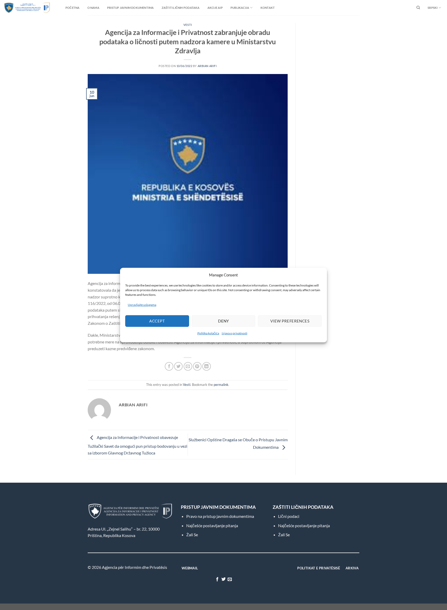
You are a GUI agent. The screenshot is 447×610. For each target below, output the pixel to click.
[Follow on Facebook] (217, 579)
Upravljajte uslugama (142, 304)
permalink (221, 385)
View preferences (289, 321)
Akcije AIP (215, 7)
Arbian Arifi (207, 66)
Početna (72, 7)
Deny (223, 321)
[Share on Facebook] (169, 366)
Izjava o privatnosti (234, 333)
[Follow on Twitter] (223, 579)
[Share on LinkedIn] (206, 366)
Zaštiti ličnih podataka (181, 7)
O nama (93, 7)
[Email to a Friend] (188, 366)
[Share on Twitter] (178, 366)
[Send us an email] (230, 579)
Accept (157, 321)
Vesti (187, 24)
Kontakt (267, 7)
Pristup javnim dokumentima (130, 7)
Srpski (432, 7)
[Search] (418, 7)
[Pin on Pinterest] (197, 366)
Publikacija (239, 7)
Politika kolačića (208, 333)
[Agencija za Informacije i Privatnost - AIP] (17, 7)
